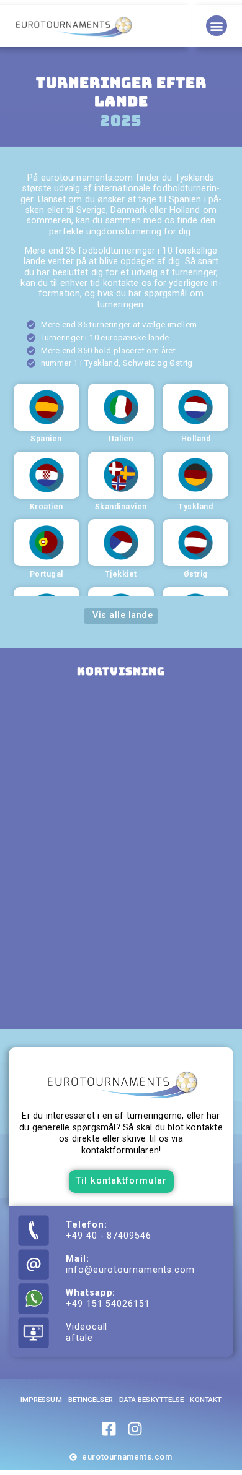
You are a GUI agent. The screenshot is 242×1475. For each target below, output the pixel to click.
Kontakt (206, 1399)
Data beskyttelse (151, 1399)
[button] (216, 25)
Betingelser (90, 1399)
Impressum (41, 1399)
